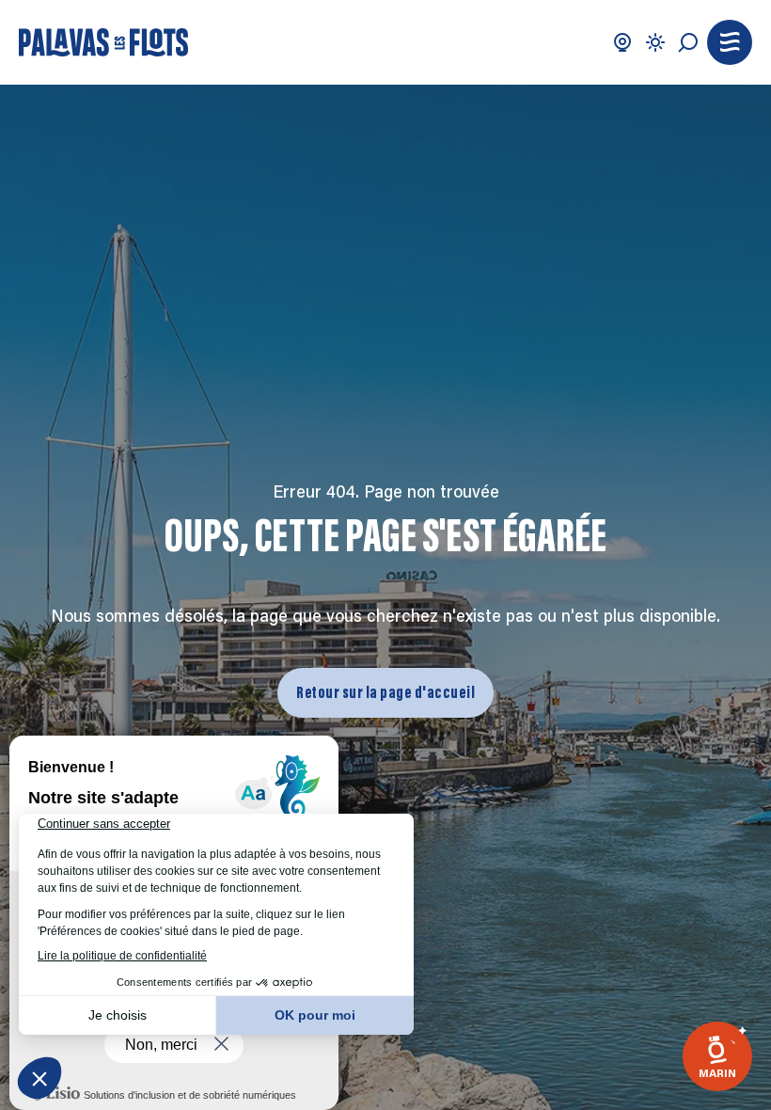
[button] (729, 42)
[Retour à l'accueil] (103, 42)
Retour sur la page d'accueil (385, 692)
